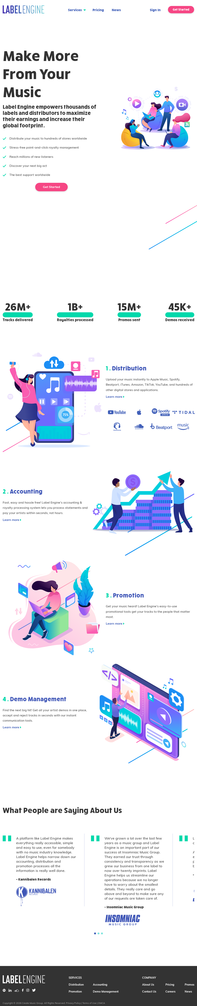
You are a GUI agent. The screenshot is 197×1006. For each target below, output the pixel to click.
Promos (189, 984)
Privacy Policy (73, 1003)
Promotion (75, 991)
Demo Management (106, 991)
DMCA (101, 1003)
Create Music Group (32, 1003)
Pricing (98, 10)
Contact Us (149, 991)
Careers (170, 991)
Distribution (76, 984)
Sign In (155, 10)
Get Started (181, 9)
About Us (148, 984)
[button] (95, 933)
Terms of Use (89, 1003)
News (116, 10)
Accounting (100, 984)
